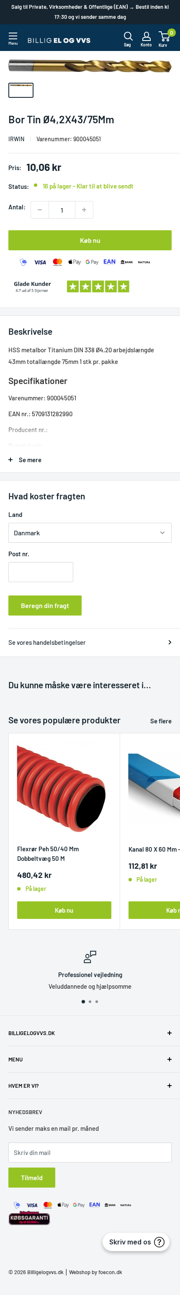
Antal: (17, 207)
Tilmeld (32, 1177)
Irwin (16, 138)
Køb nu (90, 240)
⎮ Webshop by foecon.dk (93, 1272)
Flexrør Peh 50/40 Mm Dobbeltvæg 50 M (48, 853)
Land (15, 514)
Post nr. (18, 553)
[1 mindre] (40, 209)
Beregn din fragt (45, 605)
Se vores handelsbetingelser (47, 642)
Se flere (161, 721)
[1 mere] (84, 209)
